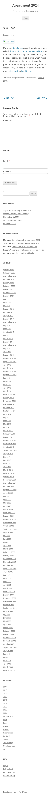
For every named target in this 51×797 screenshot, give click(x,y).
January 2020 (8, 296)
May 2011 (7, 424)
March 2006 (8, 627)
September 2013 (9, 361)
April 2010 (7, 466)
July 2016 (6, 325)
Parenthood (8, 733)
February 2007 (9, 591)
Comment (8, 120)
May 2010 (7, 463)
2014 (5, 687)
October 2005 (8, 644)
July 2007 (6, 575)
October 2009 (8, 486)
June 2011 (7, 420)
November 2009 (9, 483)
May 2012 (7, 384)
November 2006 (9, 601)
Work (5, 749)
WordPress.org (9, 775)
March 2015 (8, 338)
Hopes (6, 729)
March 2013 (8, 368)
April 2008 (7, 545)
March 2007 (8, 588)
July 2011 (6, 417)
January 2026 (8, 269)
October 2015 (8, 332)
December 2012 (9, 371)
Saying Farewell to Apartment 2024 (17, 210)
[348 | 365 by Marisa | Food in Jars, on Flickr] (8, 41)
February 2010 (9, 473)
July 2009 (6, 496)
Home (5, 726)
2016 (5, 693)
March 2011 (8, 430)
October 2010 (8, 447)
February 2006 (9, 631)
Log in (5, 765)
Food (5, 723)
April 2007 (7, 585)
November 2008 (9, 522)
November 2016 (9, 322)
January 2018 (8, 309)
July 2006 (6, 614)
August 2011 (8, 414)
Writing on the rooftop (12, 220)
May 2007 (7, 581)
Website (7, 171)
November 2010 (9, 443)
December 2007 (9, 558)
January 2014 (8, 355)
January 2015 (8, 342)
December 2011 (9, 401)
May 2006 (7, 621)
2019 (5, 703)
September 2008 (9, 529)
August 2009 (8, 493)
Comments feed (9, 772)
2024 (5, 713)
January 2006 (8, 634)
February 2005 (9, 670)
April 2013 (7, 365)
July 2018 (6, 305)
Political (6, 736)
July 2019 (6, 299)
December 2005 (9, 637)
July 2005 (6, 654)
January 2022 (8, 289)
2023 (5, 710)
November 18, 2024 (11, 217)
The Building (8, 742)
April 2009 (7, 506)
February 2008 (9, 552)
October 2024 (8, 279)
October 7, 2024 (9, 223)
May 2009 (7, 503)
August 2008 (8, 532)
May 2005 (7, 660)
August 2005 (8, 650)
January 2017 (8, 319)
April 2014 (7, 351)
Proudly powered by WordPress (15, 792)
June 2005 (7, 657)
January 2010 (8, 476)
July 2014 (6, 348)
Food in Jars (26, 71)
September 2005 (9, 647)
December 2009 (9, 480)
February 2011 (9, 434)
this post (14, 71)
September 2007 (9, 568)
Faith (5, 719)
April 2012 (7, 388)
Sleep (5, 739)
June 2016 (7, 328)
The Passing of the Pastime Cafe (24, 246)
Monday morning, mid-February (16, 213)
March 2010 (8, 470)
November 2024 (9, 276)
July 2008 (6, 535)
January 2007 (8, 595)
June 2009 (7, 499)
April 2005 (7, 664)
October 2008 (8, 526)
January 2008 (8, 555)
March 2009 (8, 509)
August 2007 (8, 572)
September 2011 (9, 411)
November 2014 (9, 345)
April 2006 (7, 624)
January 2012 (8, 397)
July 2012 (6, 378)
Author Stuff (8, 716)
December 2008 (9, 519)
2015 (5, 690)
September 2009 (9, 489)
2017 (5, 696)
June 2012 (7, 381)
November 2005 (9, 641)
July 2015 (6, 335)
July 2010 (6, 457)
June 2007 (7, 578)
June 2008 (7, 539)
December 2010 (9, 440)
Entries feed (8, 769)
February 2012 (9, 394)
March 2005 (8, 667)
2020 (5, 706)
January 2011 (8, 437)
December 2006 (9, 598)
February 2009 (9, 512)
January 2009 (8, 516)
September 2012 (9, 374)
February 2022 (9, 286)
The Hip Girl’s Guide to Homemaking (25, 51)
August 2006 (8, 611)
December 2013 (9, 358)
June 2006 (7, 618)
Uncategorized (9, 746)
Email (6, 161)
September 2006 (9, 608)
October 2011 (8, 407)
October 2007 (8, 565)
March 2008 (8, 549)
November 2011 (9, 404)
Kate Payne (18, 48)
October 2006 (8, 604)
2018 (5, 700)
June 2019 (7, 302)
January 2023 (8, 282)
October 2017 (8, 312)
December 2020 (9, 292)
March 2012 (8, 391)
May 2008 (7, 542)
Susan (5, 243)
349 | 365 (42, 98)
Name (6, 150)
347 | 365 (8, 98)
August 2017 (8, 315)
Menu (26, 18)
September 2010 (9, 450)
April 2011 (7, 427)
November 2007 (9, 562)
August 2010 (8, 453)
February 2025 (9, 273)
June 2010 (7, 460)
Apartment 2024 (25, 5)
